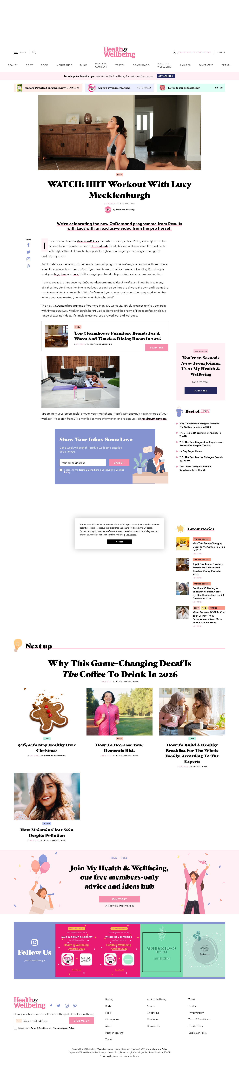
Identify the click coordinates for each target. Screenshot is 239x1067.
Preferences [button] (131, 535)
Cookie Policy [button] (144, 531)
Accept (119, 542)
